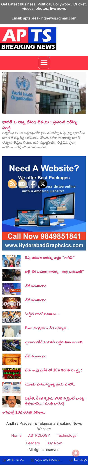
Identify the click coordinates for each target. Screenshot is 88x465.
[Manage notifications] (75, 453)
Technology (67, 435)
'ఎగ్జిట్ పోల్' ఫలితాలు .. (39, 460)
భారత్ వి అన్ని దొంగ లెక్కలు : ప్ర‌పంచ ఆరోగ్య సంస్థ (39, 124)
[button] (44, 63)
